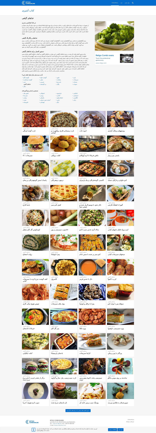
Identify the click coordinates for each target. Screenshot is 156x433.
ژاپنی (58, 100)
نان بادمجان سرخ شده (59, 403)
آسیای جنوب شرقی (45, 100)
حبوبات (75, 84)
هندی (25, 100)
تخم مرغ (59, 82)
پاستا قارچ (26, 205)
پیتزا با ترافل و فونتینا (86, 304)
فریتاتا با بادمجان (28, 328)
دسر (25, 82)
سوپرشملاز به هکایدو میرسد (118, 403)
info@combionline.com (60, 425)
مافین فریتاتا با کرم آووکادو (88, 155)
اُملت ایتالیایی (27, 353)
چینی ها (26, 95)
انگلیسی (75, 98)
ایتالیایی (75, 93)
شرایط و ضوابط (130, 421)
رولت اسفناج (27, 254)
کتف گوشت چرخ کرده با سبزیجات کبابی (35, 280)
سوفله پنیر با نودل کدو (116, 304)
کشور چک (26, 93)
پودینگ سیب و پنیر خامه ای (89, 403)
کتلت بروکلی (55, 155)
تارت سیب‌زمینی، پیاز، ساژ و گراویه (63, 378)
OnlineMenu (115, 2)
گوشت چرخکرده (28, 80)
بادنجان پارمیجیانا (57, 353)
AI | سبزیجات (27, 155)
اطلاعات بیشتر (112, 429)
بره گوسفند (43, 84)
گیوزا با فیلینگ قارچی (115, 205)
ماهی (41, 80)
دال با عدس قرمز (85, 279)
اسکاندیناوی (60, 98)
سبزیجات (75, 80)
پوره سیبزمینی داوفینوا (116, 328)
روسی (41, 95)
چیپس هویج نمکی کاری (31, 304)
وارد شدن (127, 2)
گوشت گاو (26, 77)
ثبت (121, 2)
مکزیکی (42, 98)
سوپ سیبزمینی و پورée (59, 230)
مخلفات (59, 80)
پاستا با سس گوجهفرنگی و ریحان (35, 180)
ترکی (74, 100)
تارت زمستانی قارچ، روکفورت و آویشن (62, 132)
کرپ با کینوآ (112, 279)
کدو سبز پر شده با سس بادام (89, 254)
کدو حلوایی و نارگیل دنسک (117, 180)
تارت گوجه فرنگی (29, 131)
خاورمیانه (26, 102)
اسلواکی (42, 93)
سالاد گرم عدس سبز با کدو (89, 230)
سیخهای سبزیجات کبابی (116, 254)
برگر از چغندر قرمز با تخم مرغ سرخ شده (34, 379)
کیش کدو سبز (56, 205)
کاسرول (54, 279)
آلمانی (58, 95)
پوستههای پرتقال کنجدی (116, 131)
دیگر (25, 86)
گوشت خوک (43, 77)
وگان (58, 84)
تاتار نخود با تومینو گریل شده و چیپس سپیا (90, 206)
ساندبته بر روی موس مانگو (117, 378)
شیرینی (42, 82)
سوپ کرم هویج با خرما (31, 403)
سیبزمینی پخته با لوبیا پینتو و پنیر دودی (90, 379)
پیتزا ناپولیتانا (55, 254)
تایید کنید (120, 429)
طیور (58, 77)
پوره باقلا (82, 328)
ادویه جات (83, 131)
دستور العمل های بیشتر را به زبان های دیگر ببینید (78, 410)
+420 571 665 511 (57, 423)
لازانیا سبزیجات (84, 353)
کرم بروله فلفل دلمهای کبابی (118, 230)
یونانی (25, 98)
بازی (74, 77)
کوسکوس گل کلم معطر (31, 230)
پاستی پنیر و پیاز (113, 155)
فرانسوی (59, 93)
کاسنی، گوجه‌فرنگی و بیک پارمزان (91, 180)
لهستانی (42, 102)
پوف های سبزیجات (58, 304)
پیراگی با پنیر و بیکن (115, 353)
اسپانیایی (75, 95)
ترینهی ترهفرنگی (57, 180)
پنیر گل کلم (55, 328)
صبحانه (75, 82)
